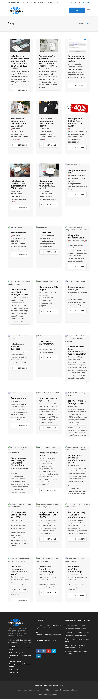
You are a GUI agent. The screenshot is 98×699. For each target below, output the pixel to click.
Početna (82, 24)
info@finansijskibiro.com (34, 2)
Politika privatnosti (51, 690)
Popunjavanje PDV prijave (75, 625)
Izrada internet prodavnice (49, 695)
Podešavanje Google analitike (77, 632)
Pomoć (64, 2)
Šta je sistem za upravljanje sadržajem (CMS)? (20, 292)
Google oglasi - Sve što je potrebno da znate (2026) (77, 459)
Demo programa (53, 2)
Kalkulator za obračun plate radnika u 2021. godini (47, 122)
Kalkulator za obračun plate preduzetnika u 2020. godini (18, 184)
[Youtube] (79, 2)
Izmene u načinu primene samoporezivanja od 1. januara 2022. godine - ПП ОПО (48, 61)
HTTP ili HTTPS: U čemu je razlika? (77, 402)
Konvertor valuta (19, 233)
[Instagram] (75, 2)
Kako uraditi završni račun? (46, 342)
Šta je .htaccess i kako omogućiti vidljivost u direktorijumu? (19, 461)
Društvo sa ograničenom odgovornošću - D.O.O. (19, 570)
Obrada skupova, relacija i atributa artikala (76, 58)
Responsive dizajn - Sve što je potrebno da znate (77, 514)
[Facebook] (71, 2)
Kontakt (40, 620)
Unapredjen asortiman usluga (77, 236)
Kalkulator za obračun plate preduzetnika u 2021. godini (18, 122)
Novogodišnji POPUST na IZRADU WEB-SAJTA (75, 122)
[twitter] (83, 2)
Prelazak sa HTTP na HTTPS (48, 399)
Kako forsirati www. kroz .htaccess (17, 346)
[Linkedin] (88, 2)
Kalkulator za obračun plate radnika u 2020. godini (47, 184)
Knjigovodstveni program (70, 690)
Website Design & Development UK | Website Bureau (19, 664)
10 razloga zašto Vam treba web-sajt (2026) (19, 514)
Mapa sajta (22, 690)
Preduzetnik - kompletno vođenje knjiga (46, 569)
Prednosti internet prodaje (75, 636)
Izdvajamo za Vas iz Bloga (77, 620)
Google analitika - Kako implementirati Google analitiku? (77, 350)
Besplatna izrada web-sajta (76, 288)
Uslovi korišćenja (35, 690)
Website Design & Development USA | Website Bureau (20, 655)
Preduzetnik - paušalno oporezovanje (75, 569)
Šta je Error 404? (19, 398)
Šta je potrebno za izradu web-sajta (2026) (48, 514)
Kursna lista (45, 233)
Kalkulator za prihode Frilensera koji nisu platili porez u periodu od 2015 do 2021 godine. (20, 62)
